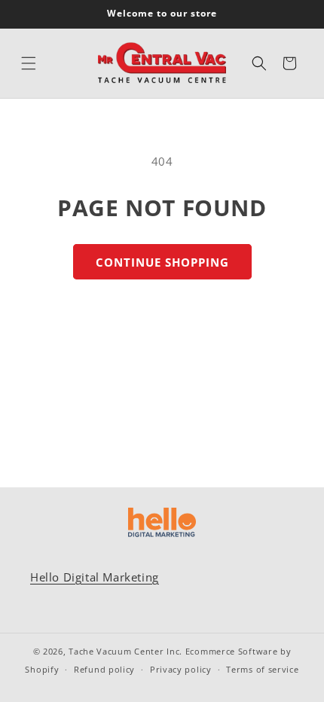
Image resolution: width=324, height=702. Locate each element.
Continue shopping (162, 262)
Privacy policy (181, 669)
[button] (29, 63)
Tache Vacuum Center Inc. (125, 651)
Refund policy (104, 669)
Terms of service (262, 669)
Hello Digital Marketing (94, 576)
